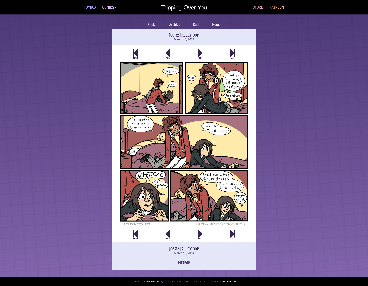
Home (216, 24)
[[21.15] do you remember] (232, 54)
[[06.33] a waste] (200, 54)
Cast (196, 24)
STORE (258, 7)
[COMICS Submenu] (117, 7)
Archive (174, 24)
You (184, 7)
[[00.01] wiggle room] (135, 54)
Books (151, 24)
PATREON (276, 7)
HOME (184, 262)
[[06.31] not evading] (168, 54)
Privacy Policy (229, 281)
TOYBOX (90, 7)
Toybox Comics (154, 281)
